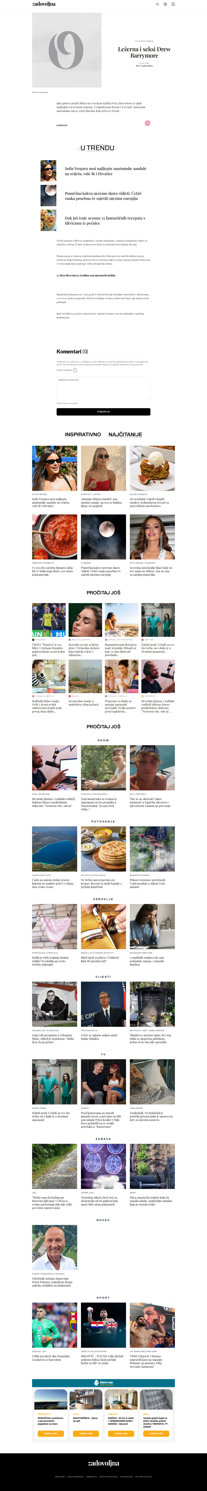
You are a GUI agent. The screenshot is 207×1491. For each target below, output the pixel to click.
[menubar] (166, 4)
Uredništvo (91, 1477)
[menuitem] (165, 4)
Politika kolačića (143, 1477)
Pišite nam (59, 1477)
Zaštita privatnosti (108, 1477)
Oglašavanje (126, 1477)
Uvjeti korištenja (75, 1477)
